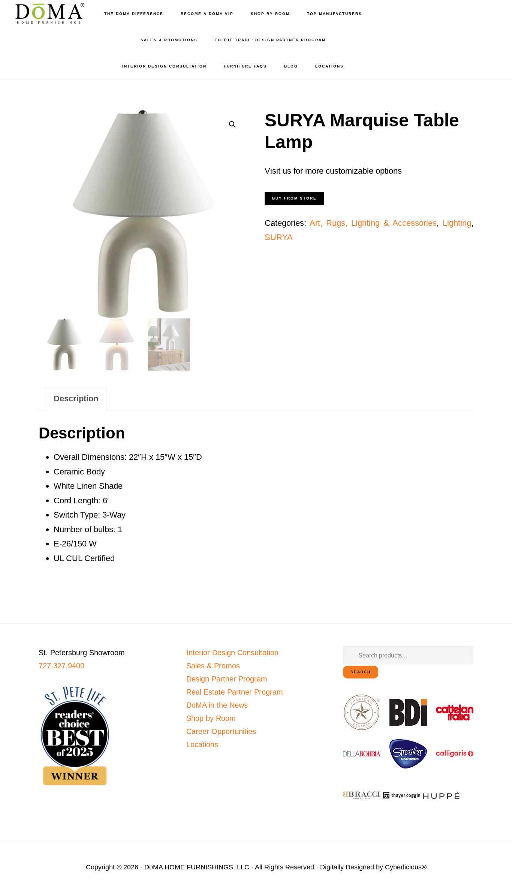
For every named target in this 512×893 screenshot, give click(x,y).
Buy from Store (294, 198)
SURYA (279, 237)
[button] (232, 124)
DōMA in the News (217, 705)
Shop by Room (211, 718)
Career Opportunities (221, 731)
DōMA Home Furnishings (48, 13)
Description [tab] (76, 398)
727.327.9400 (61, 666)
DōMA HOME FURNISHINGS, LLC (196, 867)
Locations (202, 744)
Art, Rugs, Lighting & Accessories (373, 223)
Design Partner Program (226, 679)
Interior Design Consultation (232, 652)
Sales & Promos (213, 666)
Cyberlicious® (406, 867)
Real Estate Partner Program (234, 692)
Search (360, 672)
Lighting (457, 223)
